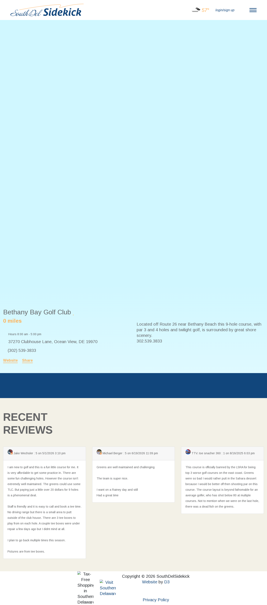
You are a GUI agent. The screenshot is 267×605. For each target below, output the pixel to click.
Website (10, 360)
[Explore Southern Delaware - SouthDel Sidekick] (47, 9)
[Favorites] (74, 312)
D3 (167, 582)
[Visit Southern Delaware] (108, 587)
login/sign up (224, 10)
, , (52, 341)
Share (27, 360)
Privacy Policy (156, 600)
